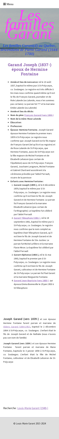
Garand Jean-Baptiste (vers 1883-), (31, 280)
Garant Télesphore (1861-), (27, 217)
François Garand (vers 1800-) (39, 115)
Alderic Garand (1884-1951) (16, 326)
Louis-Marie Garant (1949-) (32, 408)
